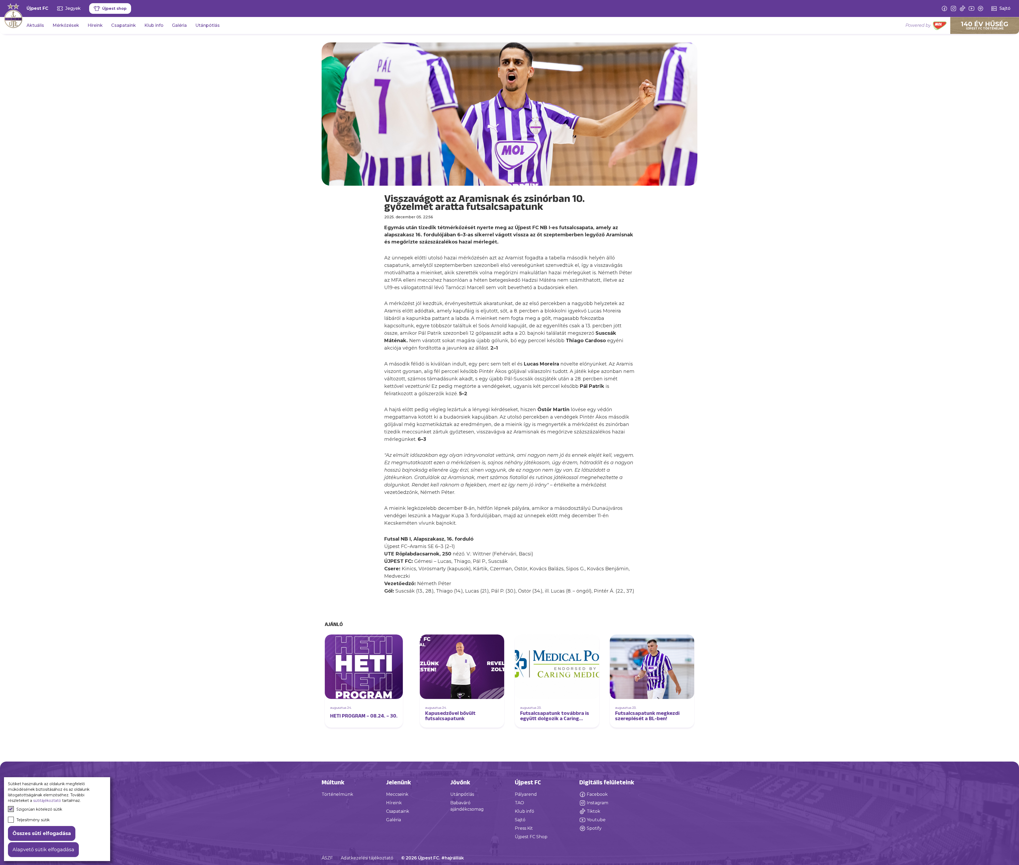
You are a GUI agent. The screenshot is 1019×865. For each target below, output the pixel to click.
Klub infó (524, 811)
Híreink (95, 25)
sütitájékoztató (47, 800)
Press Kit (524, 828)
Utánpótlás (207, 25)
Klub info (153, 25)
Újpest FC (37, 8)
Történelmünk (337, 794)
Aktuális (35, 25)
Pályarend (526, 794)
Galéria (179, 25)
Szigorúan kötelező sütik (39, 809)
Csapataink (123, 25)
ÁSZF (327, 857)
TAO (519, 802)
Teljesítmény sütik (33, 820)
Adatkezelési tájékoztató (367, 857)
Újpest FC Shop (531, 836)
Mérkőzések (66, 25)
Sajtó (520, 819)
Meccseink (397, 794)
